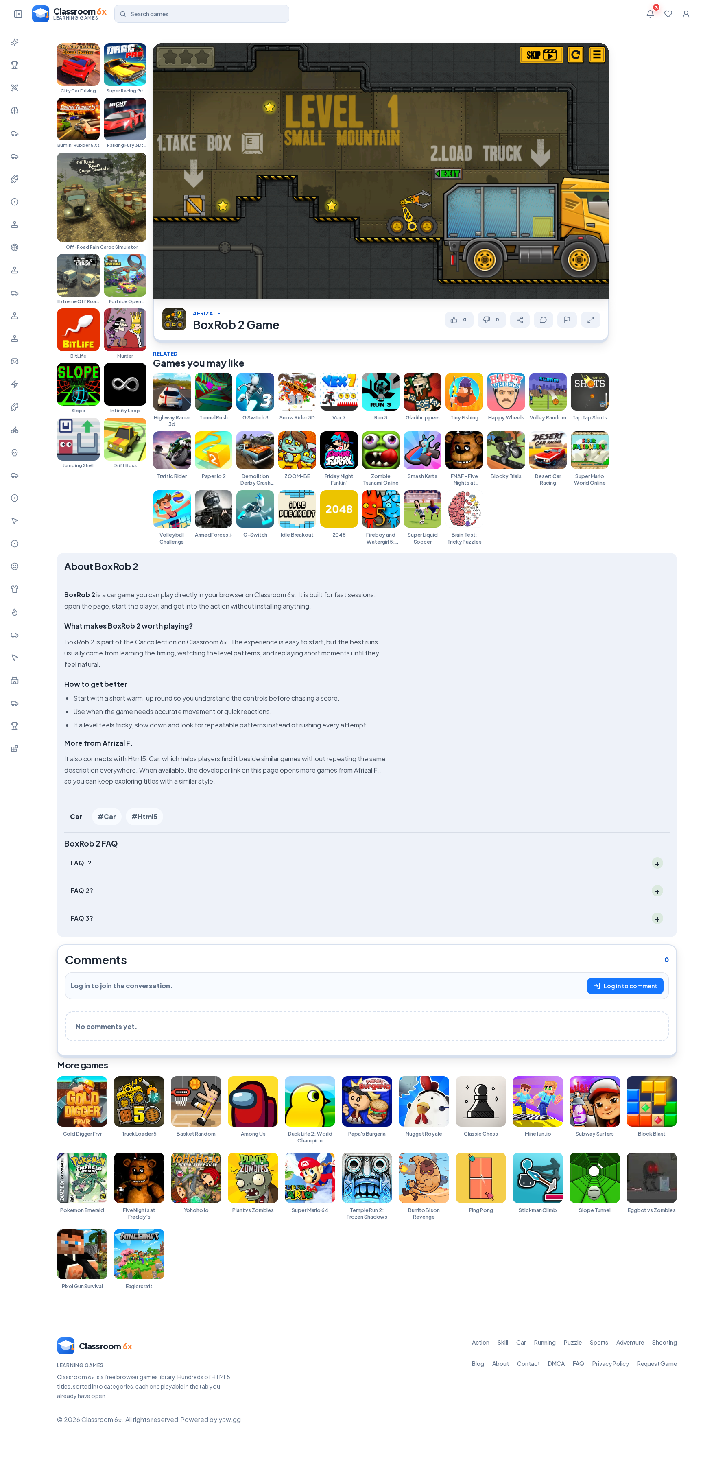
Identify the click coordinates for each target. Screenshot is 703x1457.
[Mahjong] (14, 726)
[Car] (14, 133)
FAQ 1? (81, 863)
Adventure (630, 1342)
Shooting (664, 1342)
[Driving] (14, 475)
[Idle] (14, 361)
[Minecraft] (14, 748)
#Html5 (144, 816)
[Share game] (520, 320)
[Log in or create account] (686, 14)
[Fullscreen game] (590, 320)
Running (545, 1342)
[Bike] (14, 429)
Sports (599, 1342)
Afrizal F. (208, 313)
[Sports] (14, 202)
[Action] (14, 88)
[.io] (14, 338)
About (500, 1363)
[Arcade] (14, 657)
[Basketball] (14, 498)
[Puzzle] (14, 179)
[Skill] (14, 110)
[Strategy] (14, 612)
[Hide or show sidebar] (18, 14)
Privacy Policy (610, 1363)
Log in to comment (630, 986)
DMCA (556, 1363)
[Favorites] (668, 14)
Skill (503, 1342)
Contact (528, 1363)
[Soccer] (14, 543)
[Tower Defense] (14, 680)
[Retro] (14, 407)
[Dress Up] (14, 589)
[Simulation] (14, 270)
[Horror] (14, 452)
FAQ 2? (82, 890)
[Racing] (14, 293)
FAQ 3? (82, 918)
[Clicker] (14, 521)
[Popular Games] (14, 65)
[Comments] (543, 320)
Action (480, 1342)
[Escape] (14, 703)
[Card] (14, 634)
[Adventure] (14, 224)
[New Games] (14, 42)
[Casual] (14, 566)
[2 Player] (14, 315)
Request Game (657, 1363)
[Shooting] (14, 247)
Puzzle (573, 1342)
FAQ (578, 1363)
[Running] (14, 156)
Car (76, 816)
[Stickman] (14, 384)
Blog (478, 1363)
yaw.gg (229, 1419)
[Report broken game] (567, 320)
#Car (107, 816)
